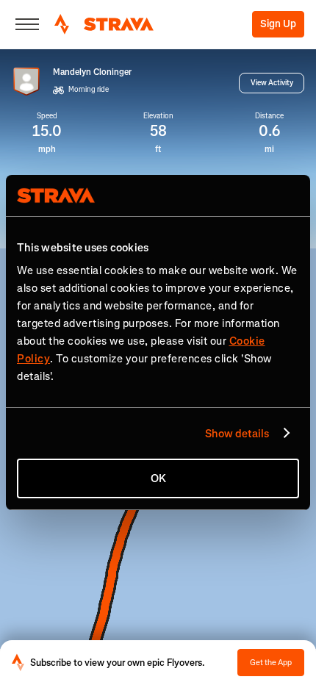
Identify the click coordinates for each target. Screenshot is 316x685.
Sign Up (278, 24)
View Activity (272, 82)
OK (158, 478)
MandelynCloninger (92, 72)
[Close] (27, 24)
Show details (237, 433)
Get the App (271, 662)
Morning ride (88, 89)
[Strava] (104, 24)
